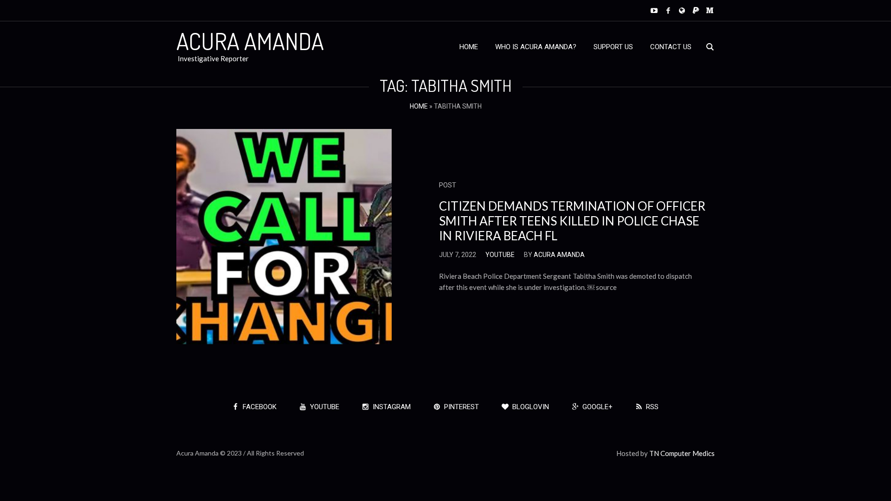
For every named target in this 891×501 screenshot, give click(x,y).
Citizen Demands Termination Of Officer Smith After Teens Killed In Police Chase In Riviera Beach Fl (572, 221)
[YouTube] (654, 10)
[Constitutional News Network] (681, 10)
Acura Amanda (559, 254)
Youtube (500, 254)
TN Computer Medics (682, 453)
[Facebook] (668, 10)
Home (419, 106)
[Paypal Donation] (695, 10)
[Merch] (709, 10)
